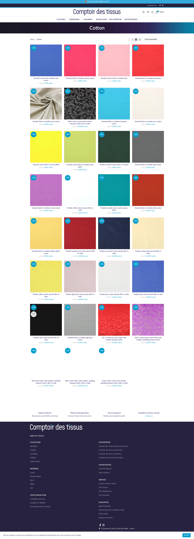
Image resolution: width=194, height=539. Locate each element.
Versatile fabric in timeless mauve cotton (46, 208)
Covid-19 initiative (105, 469)
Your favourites (104, 495)
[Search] (152, 12)
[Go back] (86, 28)
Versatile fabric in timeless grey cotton (148, 165)
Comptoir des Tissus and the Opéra (111, 458)
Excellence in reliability (37, 503)
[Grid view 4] (136, 39)
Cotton (32, 472)
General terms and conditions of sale (111, 510)
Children (33, 458)
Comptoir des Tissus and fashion (110, 454)
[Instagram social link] (162, 5)
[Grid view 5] (139, 39)
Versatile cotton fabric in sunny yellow (46, 165)
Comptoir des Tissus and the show (110, 450)
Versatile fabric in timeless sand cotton (46, 121)
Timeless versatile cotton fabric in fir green (114, 165)
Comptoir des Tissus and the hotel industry (113, 446)
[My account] (143, 12)
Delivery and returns (106, 518)
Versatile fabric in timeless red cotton (148, 78)
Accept (186, 535)
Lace (31, 488)
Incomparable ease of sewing (40, 506)
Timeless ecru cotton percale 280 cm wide (114, 294)
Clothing (33, 450)
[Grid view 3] (132, 39)
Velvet (32, 484)
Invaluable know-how (37, 499)
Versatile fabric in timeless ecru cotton (148, 121)
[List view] (129, 39)
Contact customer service (107, 483)
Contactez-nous (152, 5)
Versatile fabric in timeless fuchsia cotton (80, 78)
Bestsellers (33, 446)
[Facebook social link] (160, 5)
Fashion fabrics (35, 461)
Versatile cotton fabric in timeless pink (114, 78)
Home (32, 39)
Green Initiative (104, 472)
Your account (103, 487)
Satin (32, 480)
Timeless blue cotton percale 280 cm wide (148, 294)
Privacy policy (103, 514)
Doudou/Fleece (35, 476)
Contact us (149, 416)
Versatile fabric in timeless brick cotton (148, 208)
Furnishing (33, 454)
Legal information (105, 506)
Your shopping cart (105, 491)
